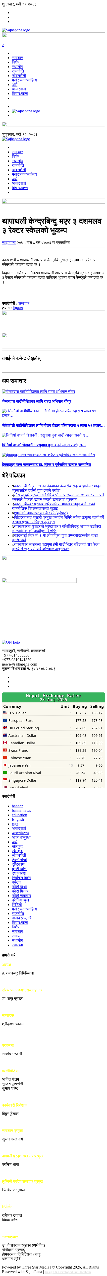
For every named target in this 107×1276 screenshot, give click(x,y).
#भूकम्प (18, 308)
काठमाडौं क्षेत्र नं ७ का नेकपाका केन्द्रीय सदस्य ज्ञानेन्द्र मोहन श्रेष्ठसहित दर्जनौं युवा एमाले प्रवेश (56, 488)
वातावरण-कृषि (22, 918)
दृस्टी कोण (19, 869)
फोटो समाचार (21, 896)
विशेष (15, 62)
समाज (16, 936)
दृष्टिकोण (18, 864)
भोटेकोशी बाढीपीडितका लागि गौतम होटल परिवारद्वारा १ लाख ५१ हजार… (53, 425)
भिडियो (17, 904)
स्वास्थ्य (17, 945)
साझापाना (9, 242)
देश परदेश (19, 873)
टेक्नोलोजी (19, 860)
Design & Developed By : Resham (68, 1272)
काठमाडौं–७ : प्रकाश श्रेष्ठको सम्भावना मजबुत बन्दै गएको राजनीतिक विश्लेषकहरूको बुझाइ (53, 506)
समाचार (17, 58)
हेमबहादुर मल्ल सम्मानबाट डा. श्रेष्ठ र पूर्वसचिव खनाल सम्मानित (46, 464)
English (18, 819)
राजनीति (18, 71)
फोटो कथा (19, 887)
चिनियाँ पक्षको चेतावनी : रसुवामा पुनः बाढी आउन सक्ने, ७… (44, 445)
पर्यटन (16, 882)
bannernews (21, 810)
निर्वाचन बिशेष (21, 878)
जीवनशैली (19, 76)
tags (15, 824)
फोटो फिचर (20, 891)
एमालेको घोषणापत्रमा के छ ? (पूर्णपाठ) (41, 513)
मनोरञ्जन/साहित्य (24, 80)
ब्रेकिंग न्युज (20, 900)
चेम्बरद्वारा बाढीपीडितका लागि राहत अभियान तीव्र (36, 401)
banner (17, 806)
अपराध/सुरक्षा (21, 837)
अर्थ (14, 84)
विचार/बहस (20, 93)
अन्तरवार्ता (19, 89)
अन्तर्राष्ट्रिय (20, 833)
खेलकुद (17, 846)
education (19, 815)
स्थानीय (17, 67)
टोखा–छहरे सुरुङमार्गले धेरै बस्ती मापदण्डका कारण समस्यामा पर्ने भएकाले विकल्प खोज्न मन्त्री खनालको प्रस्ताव (58, 497)
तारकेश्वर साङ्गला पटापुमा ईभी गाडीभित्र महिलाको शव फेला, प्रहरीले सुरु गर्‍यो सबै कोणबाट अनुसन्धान (56, 546)
